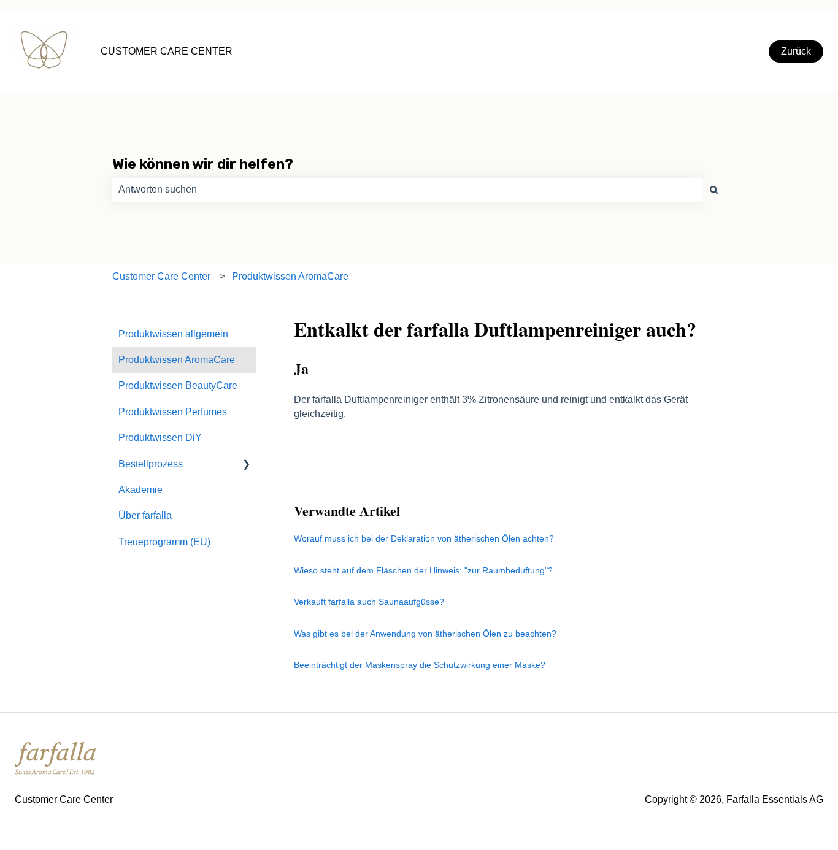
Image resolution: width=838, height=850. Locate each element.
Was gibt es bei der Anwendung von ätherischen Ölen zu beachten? (425, 633)
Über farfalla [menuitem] (145, 515)
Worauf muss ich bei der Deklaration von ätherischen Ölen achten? (424, 538)
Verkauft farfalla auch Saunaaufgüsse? (369, 602)
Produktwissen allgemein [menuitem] (173, 334)
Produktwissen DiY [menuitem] (160, 437)
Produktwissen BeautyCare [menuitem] (177, 385)
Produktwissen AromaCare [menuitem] (176, 359)
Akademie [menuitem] (140, 489)
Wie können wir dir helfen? (202, 163)
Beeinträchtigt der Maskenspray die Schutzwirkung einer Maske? (421, 665)
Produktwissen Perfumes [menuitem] (172, 412)
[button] (246, 465)
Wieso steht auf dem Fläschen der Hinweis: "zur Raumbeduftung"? (423, 570)
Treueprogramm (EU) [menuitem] (164, 542)
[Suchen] (714, 189)
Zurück (796, 51)
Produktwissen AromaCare (290, 276)
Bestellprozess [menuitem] (150, 464)
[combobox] (407, 189)
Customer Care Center (161, 276)
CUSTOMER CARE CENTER (167, 51)
